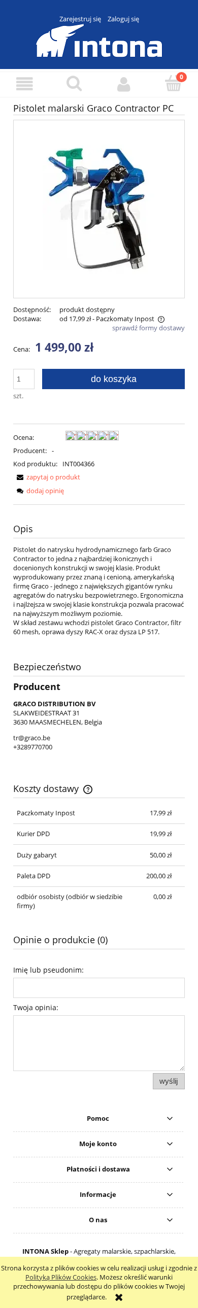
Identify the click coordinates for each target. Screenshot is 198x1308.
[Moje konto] (124, 84)
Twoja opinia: (35, 1007)
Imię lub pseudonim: (48, 970)
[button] (25, 84)
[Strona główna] (99, 39)
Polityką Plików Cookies (60, 1277)
